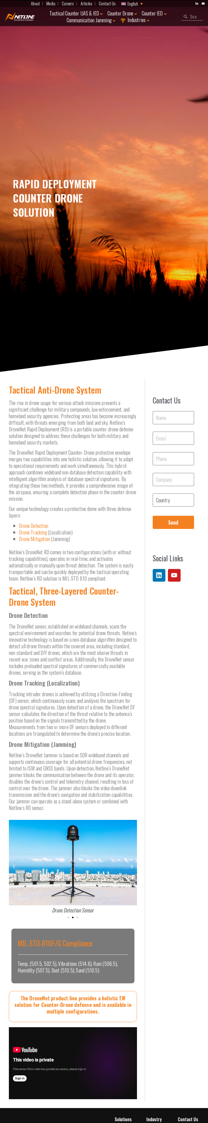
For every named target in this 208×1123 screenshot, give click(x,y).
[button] (13, 866)
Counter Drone (120, 13)
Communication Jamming (89, 20)
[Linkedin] (159, 575)
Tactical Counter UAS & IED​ (74, 13)
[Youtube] (174, 575)
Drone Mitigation (34, 539)
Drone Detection (33, 525)
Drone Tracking (33, 532)
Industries (137, 19)
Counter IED (152, 13)
